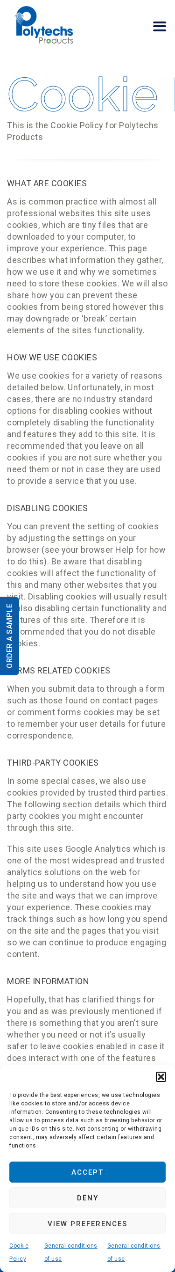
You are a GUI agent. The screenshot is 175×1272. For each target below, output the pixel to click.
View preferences (87, 1224)
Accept (87, 1172)
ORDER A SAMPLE (9, 636)
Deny (87, 1198)
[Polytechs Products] (43, 24)
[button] (161, 1077)
